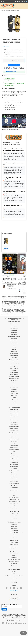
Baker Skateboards (14, 420)
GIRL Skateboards (14, 441)
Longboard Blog (14, 524)
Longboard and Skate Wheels (14, 559)
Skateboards (14, 555)
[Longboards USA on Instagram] (7, 588)
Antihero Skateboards (14, 415)
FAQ (14, 493)
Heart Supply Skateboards (14, 449)
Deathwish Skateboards (14, 432)
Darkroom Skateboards (14, 428)
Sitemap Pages (14, 536)
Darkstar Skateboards (14, 430)
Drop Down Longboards (14, 546)
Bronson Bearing (14, 580)
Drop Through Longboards (14, 551)
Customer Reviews (14, 590)
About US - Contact (14, 513)
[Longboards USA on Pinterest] (10, 588)
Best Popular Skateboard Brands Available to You (14, 532)
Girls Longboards (14, 563)
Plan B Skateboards (14, 466)
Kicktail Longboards (14, 544)
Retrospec (14, 401)
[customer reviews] (14, 45)
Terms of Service (14, 518)
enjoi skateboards (14, 436)
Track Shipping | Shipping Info (14, 507)
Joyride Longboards (14, 399)
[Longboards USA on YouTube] (14, 588)
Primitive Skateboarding (14, 470)
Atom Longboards (14, 389)
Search (14, 495)
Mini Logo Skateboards (14, 458)
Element (14, 434)
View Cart (14, 505)
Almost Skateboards (14, 413)
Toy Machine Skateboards (14, 483)
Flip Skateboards (14, 474)
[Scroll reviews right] (25, 274)
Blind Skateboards (14, 422)
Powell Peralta (14, 468)
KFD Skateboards (14, 453)
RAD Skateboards (14, 472)
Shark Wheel (14, 403)
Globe (14, 443)
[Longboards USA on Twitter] (17, 588)
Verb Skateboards (14, 485)
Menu (4, 1)
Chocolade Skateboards (14, 426)
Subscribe (4, 609)
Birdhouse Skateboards (14, 424)
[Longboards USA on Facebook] (21, 588)
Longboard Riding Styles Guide (14, 501)
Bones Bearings (14, 582)
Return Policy (14, 520)
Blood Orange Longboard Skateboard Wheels (14, 575)
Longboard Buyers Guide (14, 497)
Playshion (14, 397)
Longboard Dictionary (14, 503)
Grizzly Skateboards (14, 445)
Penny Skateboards (14, 462)
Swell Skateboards (14, 481)
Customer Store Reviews (10, 71)
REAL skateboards (14, 476)
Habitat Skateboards (14, 447)
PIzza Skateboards (14, 464)
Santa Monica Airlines (14, 479)
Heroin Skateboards (14, 451)
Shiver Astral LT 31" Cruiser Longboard (6, 247)
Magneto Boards (14, 395)
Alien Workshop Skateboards (14, 411)
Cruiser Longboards (14, 548)
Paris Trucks (14, 571)
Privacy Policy (14, 515)
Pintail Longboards (14, 542)
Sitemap (14, 534)
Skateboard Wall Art (14, 557)
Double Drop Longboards (14, 553)
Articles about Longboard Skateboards (14, 522)
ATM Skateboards (14, 418)
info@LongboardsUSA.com (14, 599)
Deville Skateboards (14, 393)
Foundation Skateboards (14, 439)
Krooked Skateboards (14, 455)
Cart (25, 1)
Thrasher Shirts (14, 565)
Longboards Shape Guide (14, 499)
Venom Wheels (14, 577)
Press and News (14, 526)
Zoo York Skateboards (14, 487)
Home (2, 10)
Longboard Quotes (14, 528)
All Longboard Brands (14, 530)
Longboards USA (17, 620)
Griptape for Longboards (14, 561)
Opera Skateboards (14, 460)
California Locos (14, 391)
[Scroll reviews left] (3, 274)
